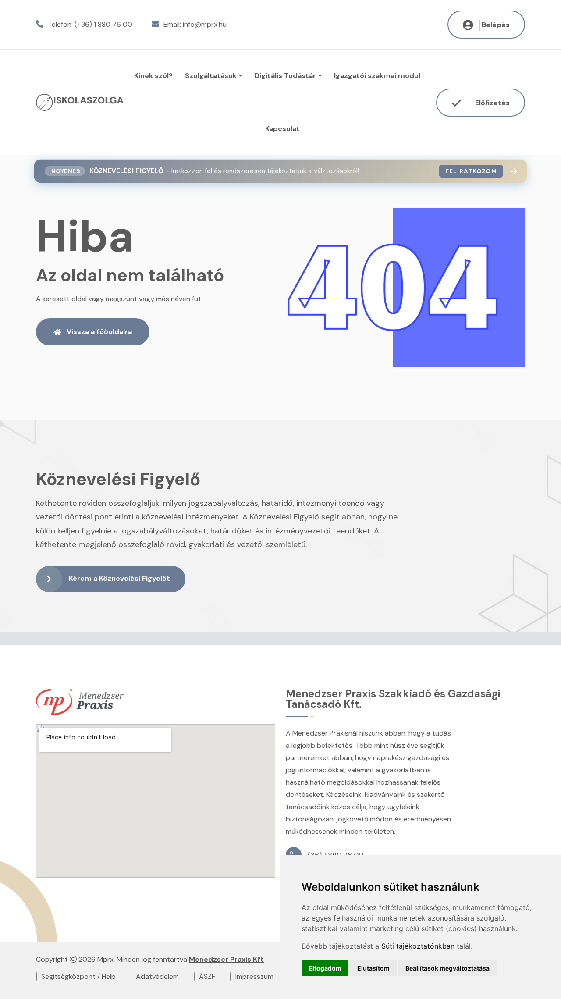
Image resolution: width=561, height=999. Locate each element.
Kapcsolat (282, 128)
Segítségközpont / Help (78, 976)
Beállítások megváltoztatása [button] (447, 968)
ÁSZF (207, 976)
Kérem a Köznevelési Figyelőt (119, 578)
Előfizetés (491, 102)
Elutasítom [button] (373, 968)
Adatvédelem (157, 976)
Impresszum (254, 976)
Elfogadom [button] (325, 968)
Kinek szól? (153, 75)
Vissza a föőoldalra (99, 331)
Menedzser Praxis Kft (226, 959)
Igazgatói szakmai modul (377, 75)
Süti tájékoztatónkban (417, 946)
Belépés (496, 24)
